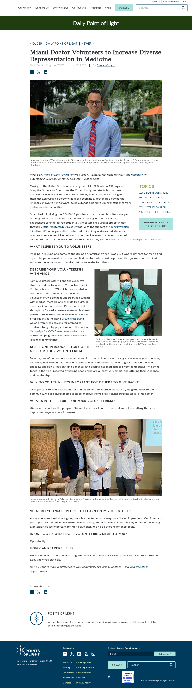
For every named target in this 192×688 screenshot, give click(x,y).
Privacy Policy (83, 682)
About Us (156, 1)
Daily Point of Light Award (52, 174)
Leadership (68, 672)
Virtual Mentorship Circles (57, 227)
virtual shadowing (73, 319)
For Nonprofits (83, 662)
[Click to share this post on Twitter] (39, 72)
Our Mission (24, 7)
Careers (67, 682)
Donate (123, 7)
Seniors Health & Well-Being (155, 202)
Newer (86, 43)
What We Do (42, 7)
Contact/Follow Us (171, 1)
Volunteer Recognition (152, 207)
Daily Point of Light (62, 43)
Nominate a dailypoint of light (156, 224)
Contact (80, 677)
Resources (95, 7)
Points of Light (106, 65)
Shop (108, 7)
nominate (137, 174)
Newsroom (68, 677)
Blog (184, 1)
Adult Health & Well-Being (153, 193)
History (66, 667)
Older (37, 43)
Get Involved (79, 7)
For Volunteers (83, 672)
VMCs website (123, 555)
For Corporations (85, 667)
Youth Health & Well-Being (154, 212)
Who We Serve (60, 7)
